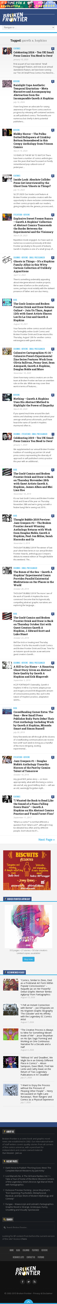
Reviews (16, 81)
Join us (19, 1153)
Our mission (8, 1153)
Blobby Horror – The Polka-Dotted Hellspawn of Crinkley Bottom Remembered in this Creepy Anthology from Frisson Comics (33, 140)
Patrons (41, 1257)
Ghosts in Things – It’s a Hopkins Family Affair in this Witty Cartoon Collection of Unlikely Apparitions (33, 266)
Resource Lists (18, 1257)
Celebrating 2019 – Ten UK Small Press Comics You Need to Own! (33, 439)
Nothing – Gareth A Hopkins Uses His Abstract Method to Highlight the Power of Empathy (33, 402)
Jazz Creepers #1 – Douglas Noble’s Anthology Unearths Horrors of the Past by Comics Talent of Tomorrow (31, 765)
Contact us (31, 1257)
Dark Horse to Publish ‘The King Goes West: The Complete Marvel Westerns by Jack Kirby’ (28, 1169)
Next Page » (46, 839)
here (24, 1238)
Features (16, 48)
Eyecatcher (17, 214)
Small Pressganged (37, 257)
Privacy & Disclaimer (43, 1293)
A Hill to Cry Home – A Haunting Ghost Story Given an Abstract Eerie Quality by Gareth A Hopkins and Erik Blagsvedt (33, 671)
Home (12, 1250)
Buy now (28, 959)
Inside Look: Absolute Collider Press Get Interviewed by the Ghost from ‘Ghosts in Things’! (32, 183)
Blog (15, 300)
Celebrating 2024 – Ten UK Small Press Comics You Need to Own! (33, 54)
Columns (16, 257)
